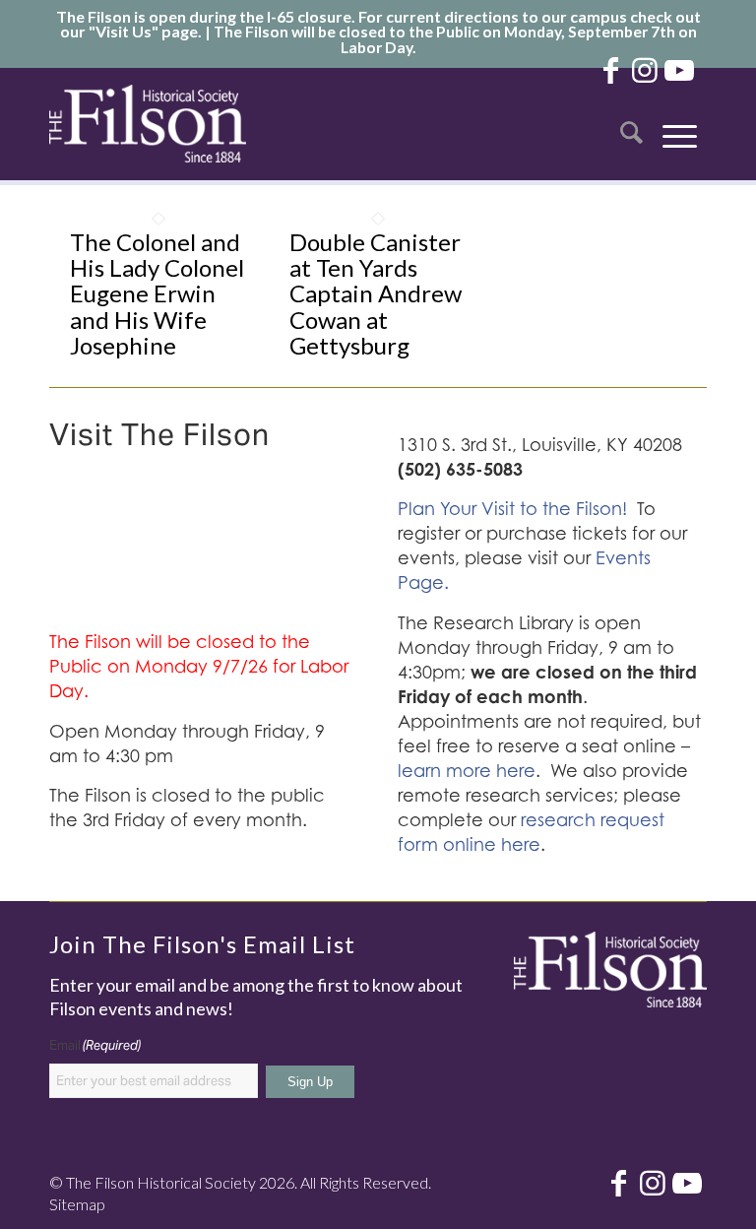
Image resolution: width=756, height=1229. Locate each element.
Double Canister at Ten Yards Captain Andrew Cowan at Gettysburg (375, 293)
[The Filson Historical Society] (147, 123)
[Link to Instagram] (645, 69)
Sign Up (310, 1081)
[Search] (631, 123)
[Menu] (680, 123)
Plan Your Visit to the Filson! (512, 508)
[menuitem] (631, 123)
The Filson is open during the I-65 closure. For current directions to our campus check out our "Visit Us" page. (378, 23)
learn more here (467, 770)
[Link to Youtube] (679, 69)
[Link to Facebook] (610, 69)
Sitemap (77, 1204)
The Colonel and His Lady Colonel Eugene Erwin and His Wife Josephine (157, 293)
